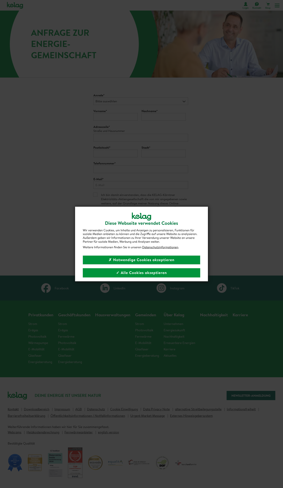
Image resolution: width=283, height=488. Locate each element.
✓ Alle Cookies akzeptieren (141, 272)
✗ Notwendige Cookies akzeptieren (141, 259)
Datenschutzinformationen (160, 247)
